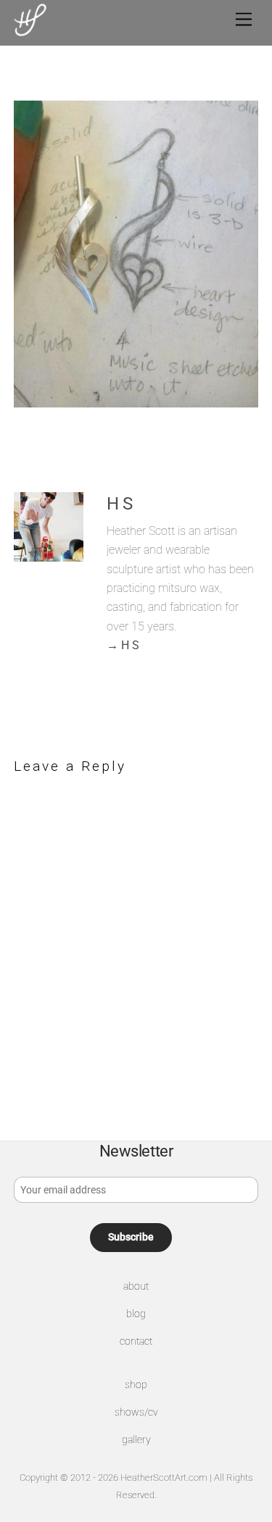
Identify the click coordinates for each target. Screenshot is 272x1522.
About (136, 1286)
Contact (136, 1341)
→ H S (123, 645)
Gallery (136, 1440)
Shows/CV (136, 1412)
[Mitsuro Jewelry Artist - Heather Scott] (30, 30)
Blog (136, 1314)
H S (120, 504)
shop (136, 1385)
